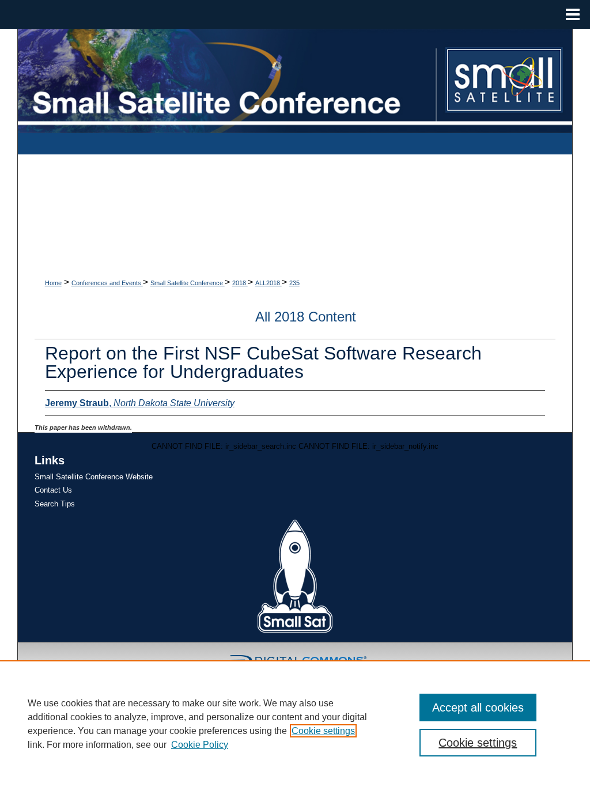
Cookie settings (323, 731)
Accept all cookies (478, 707)
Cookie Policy (199, 745)
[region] (295, 723)
